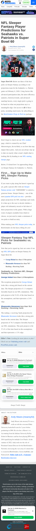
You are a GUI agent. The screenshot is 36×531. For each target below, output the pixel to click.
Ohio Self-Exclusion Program (18, 523)
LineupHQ (9, 6)
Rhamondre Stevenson (13, 263)
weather (26, 140)
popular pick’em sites (14, 196)
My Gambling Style (25, 473)
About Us (9, 467)
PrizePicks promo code (9, 345)
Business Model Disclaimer (18, 480)
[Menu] (33, 2)
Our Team (17, 467)
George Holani (10, 259)
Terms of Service (10, 473)
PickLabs (17, 6)
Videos (31, 6)
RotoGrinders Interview (9, 458)
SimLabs (24, 6)
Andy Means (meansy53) (17, 46)
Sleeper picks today (23, 224)
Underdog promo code (19, 341)
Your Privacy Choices (24, 470)
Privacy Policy (10, 470)
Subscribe (26, 2)
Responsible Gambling (18, 476)
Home (2, 6)
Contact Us (26, 467)
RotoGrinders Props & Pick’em (15, 114)
